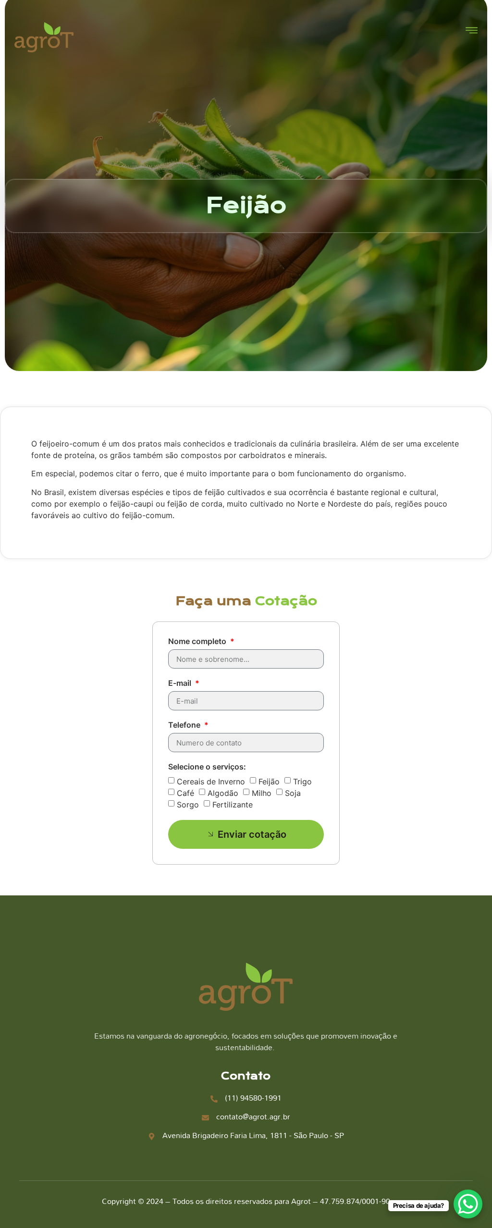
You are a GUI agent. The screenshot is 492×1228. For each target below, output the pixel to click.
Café (185, 793)
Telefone (185, 725)
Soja (293, 793)
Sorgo (188, 804)
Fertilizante (232, 804)
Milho (261, 793)
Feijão (269, 781)
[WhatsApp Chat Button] (468, 1204)
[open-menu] (472, 31)
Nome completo (198, 641)
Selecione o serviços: (207, 767)
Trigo (302, 781)
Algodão (223, 793)
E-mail (180, 683)
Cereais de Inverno (211, 781)
